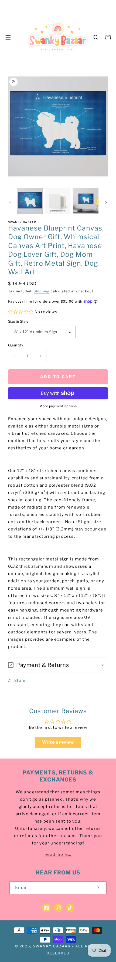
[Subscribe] (96, 887)
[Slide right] (106, 202)
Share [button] (19, 680)
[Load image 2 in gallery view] (58, 201)
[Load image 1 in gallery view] (30, 201)
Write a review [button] (58, 742)
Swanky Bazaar (52, 946)
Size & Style (18, 321)
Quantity (15, 345)
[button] (8, 38)
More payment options (58, 406)
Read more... (58, 854)
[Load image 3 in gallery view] (85, 201)
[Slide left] (10, 202)
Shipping (42, 291)
